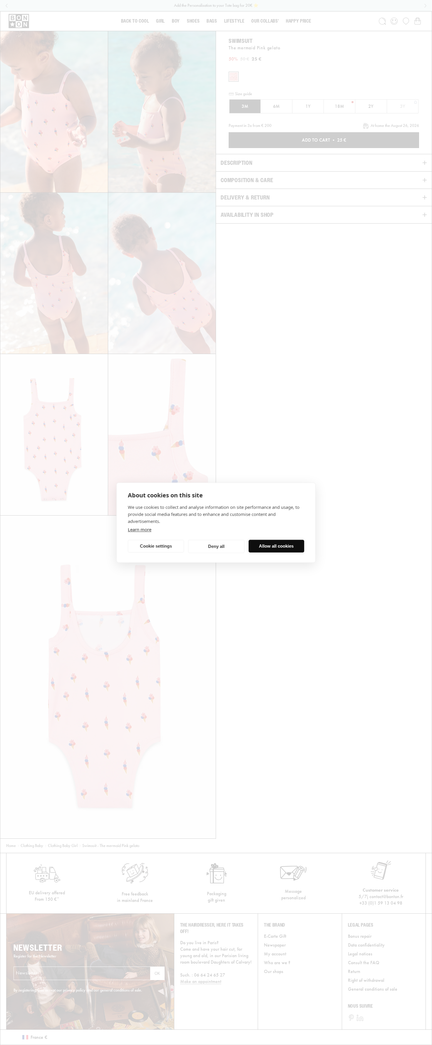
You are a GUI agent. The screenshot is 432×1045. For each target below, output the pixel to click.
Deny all (216, 546)
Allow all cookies (276, 546)
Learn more (139, 529)
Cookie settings (156, 546)
